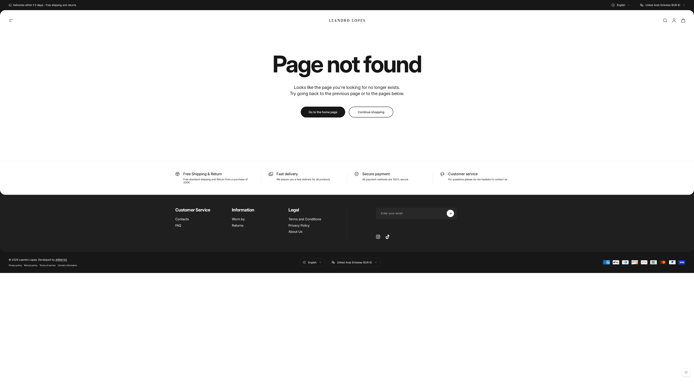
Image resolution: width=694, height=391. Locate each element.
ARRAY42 (61, 259)
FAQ (178, 225)
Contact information (67, 265)
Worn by (238, 219)
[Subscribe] (450, 213)
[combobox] (620, 5)
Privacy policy (15, 265)
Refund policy (30, 265)
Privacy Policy (299, 225)
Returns (237, 225)
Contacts (182, 219)
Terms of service (48, 265)
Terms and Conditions (304, 219)
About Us (295, 232)
